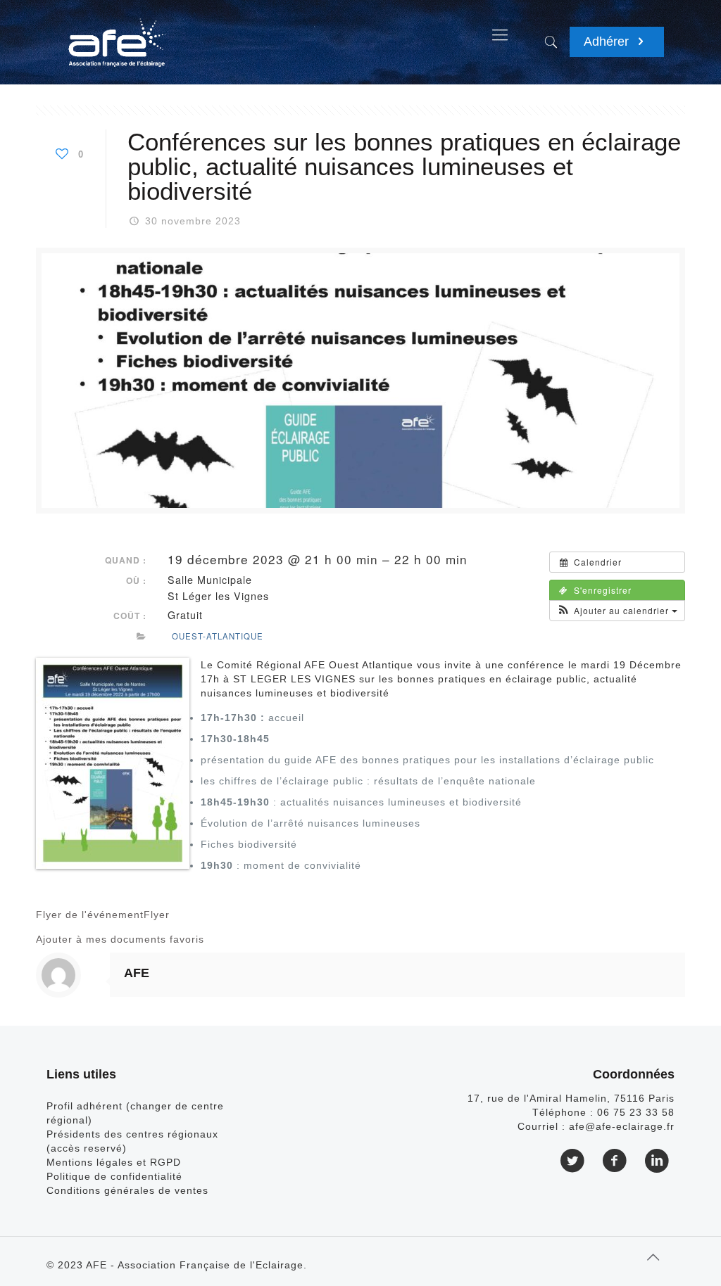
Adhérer (608, 41)
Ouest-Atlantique (217, 636)
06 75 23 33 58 (636, 1112)
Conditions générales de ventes (127, 1190)
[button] (617, 610)
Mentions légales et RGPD (113, 1162)
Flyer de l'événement (90, 914)
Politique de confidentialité (114, 1176)
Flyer (157, 914)
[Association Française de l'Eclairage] (117, 35)
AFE (136, 973)
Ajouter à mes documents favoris (120, 939)
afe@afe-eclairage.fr (622, 1126)
